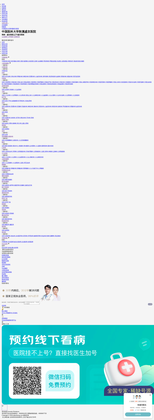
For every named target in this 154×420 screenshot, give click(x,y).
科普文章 (4, 13)
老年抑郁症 (5, 277)
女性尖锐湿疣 (6, 264)
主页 (3, 42)
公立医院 (4, 37)
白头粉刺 (4, 259)
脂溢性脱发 (5, 279)
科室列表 (4, 46)
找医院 (4, 8)
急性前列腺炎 (6, 257)
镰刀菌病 (4, 276)
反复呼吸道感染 (7, 272)
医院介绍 (4, 44)
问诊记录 (4, 51)
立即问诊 (138, 414)
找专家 (4, 6)
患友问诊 (4, 15)
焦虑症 (4, 274)
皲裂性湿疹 (5, 261)
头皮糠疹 (4, 268)
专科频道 (4, 19)
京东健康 (4, 25)
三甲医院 (11, 37)
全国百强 (17, 37)
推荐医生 (4, 48)
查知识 (4, 10)
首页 (3, 4)
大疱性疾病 (5, 270)
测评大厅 (4, 17)
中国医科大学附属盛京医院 (10, 28)
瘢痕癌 (4, 281)
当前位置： (5, 23)
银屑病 (4, 262)
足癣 (3, 266)
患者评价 (4, 49)
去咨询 (4, 305)
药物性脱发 (5, 255)
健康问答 (4, 12)
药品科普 (4, 21)
